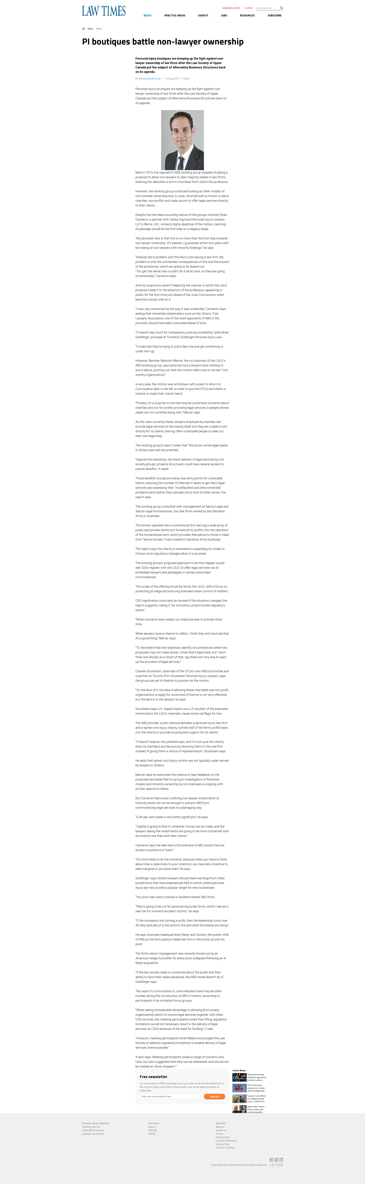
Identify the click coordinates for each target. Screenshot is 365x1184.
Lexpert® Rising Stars (93, 1130)
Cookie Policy (223, 1137)
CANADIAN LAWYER (231, 8)
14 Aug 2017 (172, 78)
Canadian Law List (91, 1127)
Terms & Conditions (225, 1147)
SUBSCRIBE (275, 15)
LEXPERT (249, 8)
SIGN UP (214, 1096)
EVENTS (203, 15)
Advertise (220, 1123)
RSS (150, 1134)
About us (220, 1127)
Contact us (221, 1130)
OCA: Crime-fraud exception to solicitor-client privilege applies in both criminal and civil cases (256, 1088)
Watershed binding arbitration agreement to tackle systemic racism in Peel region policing (256, 1077)
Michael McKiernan (150, 78)
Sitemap (152, 1130)
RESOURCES (247, 15)
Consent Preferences (226, 1140)
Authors (152, 1127)
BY (148, 78)
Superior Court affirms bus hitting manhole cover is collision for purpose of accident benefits (256, 1098)
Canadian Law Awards (93, 1134)
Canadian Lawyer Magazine (95, 1123)
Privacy (219, 1134)
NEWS (147, 15)
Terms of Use (222, 1144)
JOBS (224, 15)
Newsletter (153, 1123)
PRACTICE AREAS (174, 15)
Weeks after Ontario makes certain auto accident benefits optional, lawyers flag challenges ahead (256, 1109)
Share (186, 78)
